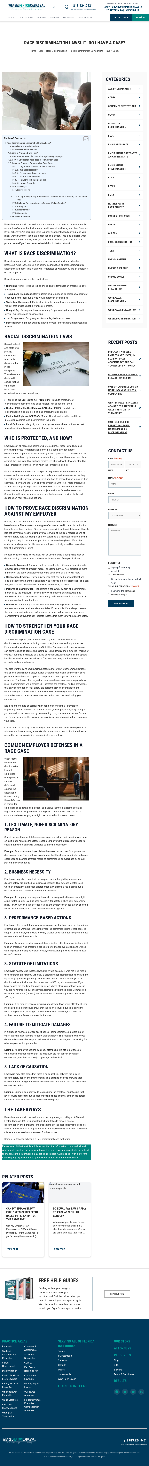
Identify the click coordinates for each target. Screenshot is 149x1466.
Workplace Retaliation (122, 310)
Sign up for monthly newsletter (120, 569)
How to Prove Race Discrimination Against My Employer (37, 156)
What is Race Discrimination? (25, 146)
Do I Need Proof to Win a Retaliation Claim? (123, 376)
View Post (12, 1249)
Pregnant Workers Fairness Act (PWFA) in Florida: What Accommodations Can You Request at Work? (121, 358)
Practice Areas (26, 17)
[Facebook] (117, 1392)
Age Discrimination (119, 88)
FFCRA (111, 186)
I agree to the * (123, 593)
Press (111, 224)
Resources (54, 17)
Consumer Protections (122, 106)
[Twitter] (125, 1392)
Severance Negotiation (30, 1356)
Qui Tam (112, 233)
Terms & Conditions (124, 1374)
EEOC (111, 135)
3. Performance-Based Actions (31, 173)
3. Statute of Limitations (28, 176)
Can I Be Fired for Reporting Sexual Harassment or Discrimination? (119, 427)
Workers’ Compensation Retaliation (9, 1354)
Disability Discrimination (117, 125)
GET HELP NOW (117, 1294)
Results (120, 1381)
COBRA (112, 97)
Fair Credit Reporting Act (31, 1369)
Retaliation (7, 1346)
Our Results (68, 17)
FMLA (111, 195)
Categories (22, 206)
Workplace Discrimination (117, 299)
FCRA (111, 177)
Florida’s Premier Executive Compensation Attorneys (32, 1405)
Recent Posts (23, 210)
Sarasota (62, 1360)
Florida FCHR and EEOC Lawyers (11, 1377)
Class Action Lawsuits (30, 1377)
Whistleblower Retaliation (117, 287)
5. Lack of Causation (26, 183)
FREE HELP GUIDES (21, 216)
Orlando (62, 1365)
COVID (111, 115)
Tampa (61, 1351)
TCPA (111, 250)
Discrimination (9, 1370)
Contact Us (22, 213)
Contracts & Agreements (30, 1348)
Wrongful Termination (122, 318)
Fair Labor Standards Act (9, 1406)
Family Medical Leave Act (10, 1385)
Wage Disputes (10, 1400)
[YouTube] (133, 1392)
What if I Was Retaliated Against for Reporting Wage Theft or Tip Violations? (123, 408)
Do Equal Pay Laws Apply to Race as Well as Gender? (41, 203)
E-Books (118, 1369)
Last (127, 470)
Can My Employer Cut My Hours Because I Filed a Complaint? (123, 390)
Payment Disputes (119, 216)
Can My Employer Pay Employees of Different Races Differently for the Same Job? (51, 198)
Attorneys (41, 17)
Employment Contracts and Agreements (122, 155)
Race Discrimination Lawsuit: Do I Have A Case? (29, 143)
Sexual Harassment (8, 1364)
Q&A (116, 1365)
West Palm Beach (67, 1379)
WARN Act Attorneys (29, 1393)
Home (33, 50)
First (110, 470)
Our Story (11, 17)
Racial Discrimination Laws (24, 149)
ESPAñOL (140, 17)
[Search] (54, 7)
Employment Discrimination (117, 167)
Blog (41, 50)
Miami (61, 1369)
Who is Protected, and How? (25, 153)
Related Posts (23, 190)
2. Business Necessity (27, 170)
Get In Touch (121, 17)
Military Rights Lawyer (31, 1385)
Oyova (102, 1457)
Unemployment (117, 259)
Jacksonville (64, 1374)
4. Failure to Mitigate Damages (31, 180)
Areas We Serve (85, 17)
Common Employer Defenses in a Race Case (32, 163)
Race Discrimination (56, 50)
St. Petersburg (65, 1355)
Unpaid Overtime (118, 268)
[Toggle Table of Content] (84, 138)
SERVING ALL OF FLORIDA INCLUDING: (76, 1343)
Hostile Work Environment (116, 205)
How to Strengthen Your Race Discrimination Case (35, 160)
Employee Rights (118, 144)
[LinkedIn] (141, 1392)
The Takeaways (19, 186)
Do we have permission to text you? (126, 581)
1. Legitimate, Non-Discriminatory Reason (36, 166)
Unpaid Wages (116, 276)
